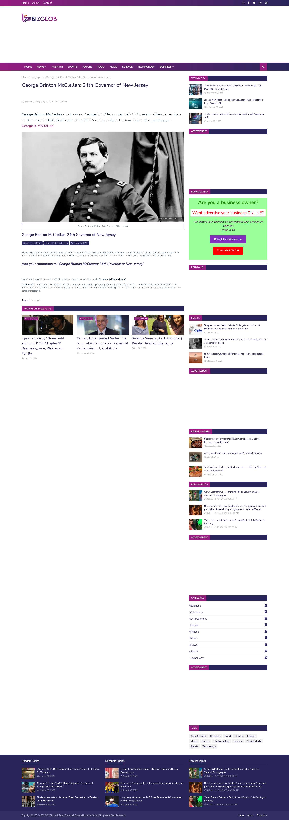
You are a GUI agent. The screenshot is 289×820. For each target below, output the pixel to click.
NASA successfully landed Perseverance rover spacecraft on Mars (234, 355)
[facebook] (248, 3)
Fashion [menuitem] (57, 66)
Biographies (37, 77)
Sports (228, 651)
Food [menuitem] (101, 66)
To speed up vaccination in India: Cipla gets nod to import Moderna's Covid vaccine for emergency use (232, 327)
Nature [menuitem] (87, 66)
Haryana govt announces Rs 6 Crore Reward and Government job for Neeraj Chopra (151, 799)
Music (228, 638)
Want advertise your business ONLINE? (228, 212)
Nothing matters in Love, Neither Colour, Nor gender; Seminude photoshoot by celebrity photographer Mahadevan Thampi (235, 508)
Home (25, 3)
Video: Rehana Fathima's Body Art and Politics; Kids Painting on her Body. (235, 522)
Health (239, 736)
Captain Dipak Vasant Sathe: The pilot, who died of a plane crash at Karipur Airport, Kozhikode (102, 343)
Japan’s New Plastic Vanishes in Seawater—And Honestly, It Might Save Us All (233, 101)
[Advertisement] (206, 34)
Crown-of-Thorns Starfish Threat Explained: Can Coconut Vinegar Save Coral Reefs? (65, 785)
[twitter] (254, 3)
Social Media (254, 741)
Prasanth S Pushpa (33, 101)
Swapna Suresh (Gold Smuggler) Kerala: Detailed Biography (157, 341)
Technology (228, 658)
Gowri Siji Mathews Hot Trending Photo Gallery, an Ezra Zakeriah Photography (231, 493)
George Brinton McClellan (56, 243)
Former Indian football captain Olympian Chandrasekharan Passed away (149, 771)
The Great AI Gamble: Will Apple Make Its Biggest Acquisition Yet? (234, 116)
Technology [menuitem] (146, 66)
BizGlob (209, 499)
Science (238, 741)
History (251, 736)
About (35, 3)
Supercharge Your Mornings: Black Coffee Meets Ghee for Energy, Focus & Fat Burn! (232, 440)
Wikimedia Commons (172, 218)
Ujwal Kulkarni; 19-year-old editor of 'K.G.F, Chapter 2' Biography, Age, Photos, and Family (43, 346)
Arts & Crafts (198, 736)
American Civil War (79, 243)
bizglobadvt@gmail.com (229, 239)
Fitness (228, 632)
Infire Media (91, 815)
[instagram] (260, 3)
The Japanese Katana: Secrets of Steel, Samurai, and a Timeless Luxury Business (68, 799)
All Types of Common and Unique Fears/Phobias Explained (233, 453)
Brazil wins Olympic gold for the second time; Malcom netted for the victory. (152, 785)
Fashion (228, 625)
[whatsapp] (243, 3)
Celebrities (228, 612)
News (228, 645)
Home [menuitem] (28, 66)
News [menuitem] (40, 66)
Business (228, 606)
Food (228, 736)
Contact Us (262, 815)
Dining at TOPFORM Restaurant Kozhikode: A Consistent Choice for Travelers (68, 771)
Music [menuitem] (113, 66)
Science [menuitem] (127, 66)
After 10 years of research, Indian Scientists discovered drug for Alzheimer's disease (235, 341)
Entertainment (228, 619)
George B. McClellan (37, 126)
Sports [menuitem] (72, 66)
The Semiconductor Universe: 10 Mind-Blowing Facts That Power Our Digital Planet (232, 87)
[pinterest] (265, 3)
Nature (205, 741)
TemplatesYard (118, 815)
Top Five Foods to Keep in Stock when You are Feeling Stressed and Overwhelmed (235, 469)
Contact (47, 3)
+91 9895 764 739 (229, 250)
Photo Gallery (222, 741)
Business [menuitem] (166, 66)
